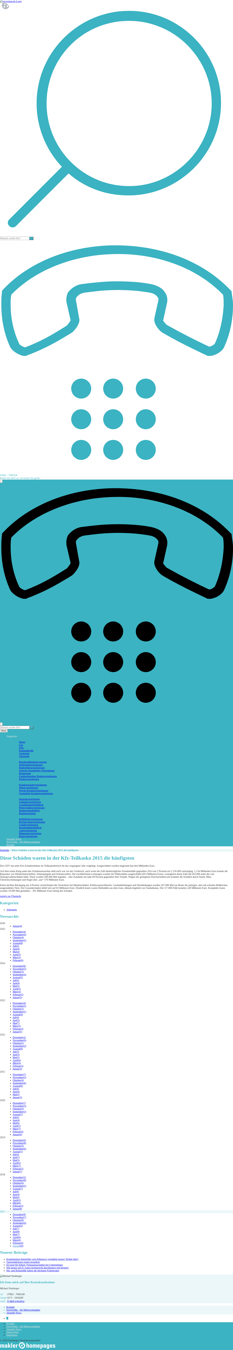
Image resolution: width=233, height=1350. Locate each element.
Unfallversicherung (28, 824)
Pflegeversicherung (28, 787)
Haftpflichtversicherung (31, 819)
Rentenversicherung (29, 779)
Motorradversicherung (30, 833)
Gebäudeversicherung (30, 802)
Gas (21, 745)
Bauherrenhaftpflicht (29, 810)
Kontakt (10, 844)
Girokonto (24, 753)
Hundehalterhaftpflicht (30, 827)
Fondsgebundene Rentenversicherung (38, 776)
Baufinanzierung (27, 813)
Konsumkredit (26, 750)
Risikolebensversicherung (32, 767)
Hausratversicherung (29, 799)
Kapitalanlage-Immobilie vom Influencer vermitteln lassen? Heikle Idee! (42, 1259)
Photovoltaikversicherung (32, 807)
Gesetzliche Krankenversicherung (36, 793)
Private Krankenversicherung (33, 790)
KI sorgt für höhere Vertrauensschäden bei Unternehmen (34, 1265)
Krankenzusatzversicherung (33, 785)
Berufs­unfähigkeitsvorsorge (33, 762)
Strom (22, 742)
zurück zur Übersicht (10, 896)
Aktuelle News (13, 839)
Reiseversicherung (28, 836)
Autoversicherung (28, 830)
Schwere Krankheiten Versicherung (37, 770)
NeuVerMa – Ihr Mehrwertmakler (23, 842)
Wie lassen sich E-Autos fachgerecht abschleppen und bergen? (37, 1267)
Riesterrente (25, 773)
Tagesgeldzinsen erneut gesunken (23, 1262)
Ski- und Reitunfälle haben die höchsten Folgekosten (32, 1270)
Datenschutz (12, 1332)
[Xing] (7, 1318)
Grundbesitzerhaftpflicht (31, 804)
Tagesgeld (24, 756)
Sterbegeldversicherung (30, 765)
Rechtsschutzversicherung (32, 822)
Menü (3, 731)
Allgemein (11, 909)
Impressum (11, 1335)
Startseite (4, 850)
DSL (21, 747)
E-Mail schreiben (15, 1301)
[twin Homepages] (27, 1348)
